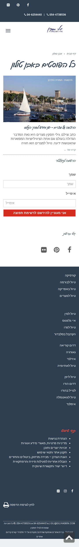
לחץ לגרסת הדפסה (21, 504)
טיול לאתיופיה (66, 365)
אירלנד (71, 359)
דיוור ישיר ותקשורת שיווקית (49, 466)
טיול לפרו (70, 327)
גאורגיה (71, 352)
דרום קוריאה (68, 345)
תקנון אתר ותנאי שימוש (52, 452)
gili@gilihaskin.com (62, 523)
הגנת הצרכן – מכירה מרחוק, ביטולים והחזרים (38, 457)
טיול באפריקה (67, 289)
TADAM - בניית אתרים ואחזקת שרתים (55, 532)
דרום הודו (69, 383)
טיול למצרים (68, 296)
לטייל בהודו (68, 390)
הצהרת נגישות (57, 438)
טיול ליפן (70, 377)
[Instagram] (65, 491)
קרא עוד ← (70, 149)
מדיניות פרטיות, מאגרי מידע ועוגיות (44, 443)
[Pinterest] (56, 249)
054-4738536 (57, 14)
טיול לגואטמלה (66, 397)
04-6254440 (34, 14)
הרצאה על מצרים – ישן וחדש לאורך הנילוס (50, 127)
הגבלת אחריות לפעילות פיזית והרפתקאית (40, 461)
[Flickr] (44, 249)
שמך (72, 174)
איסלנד (71, 404)
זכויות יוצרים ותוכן (55, 447)
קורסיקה (70, 275)
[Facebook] (69, 249)
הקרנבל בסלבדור (65, 334)
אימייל (71, 194)
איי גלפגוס (69, 320)
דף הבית (71, 53)
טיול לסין (70, 313)
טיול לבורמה (68, 282)
